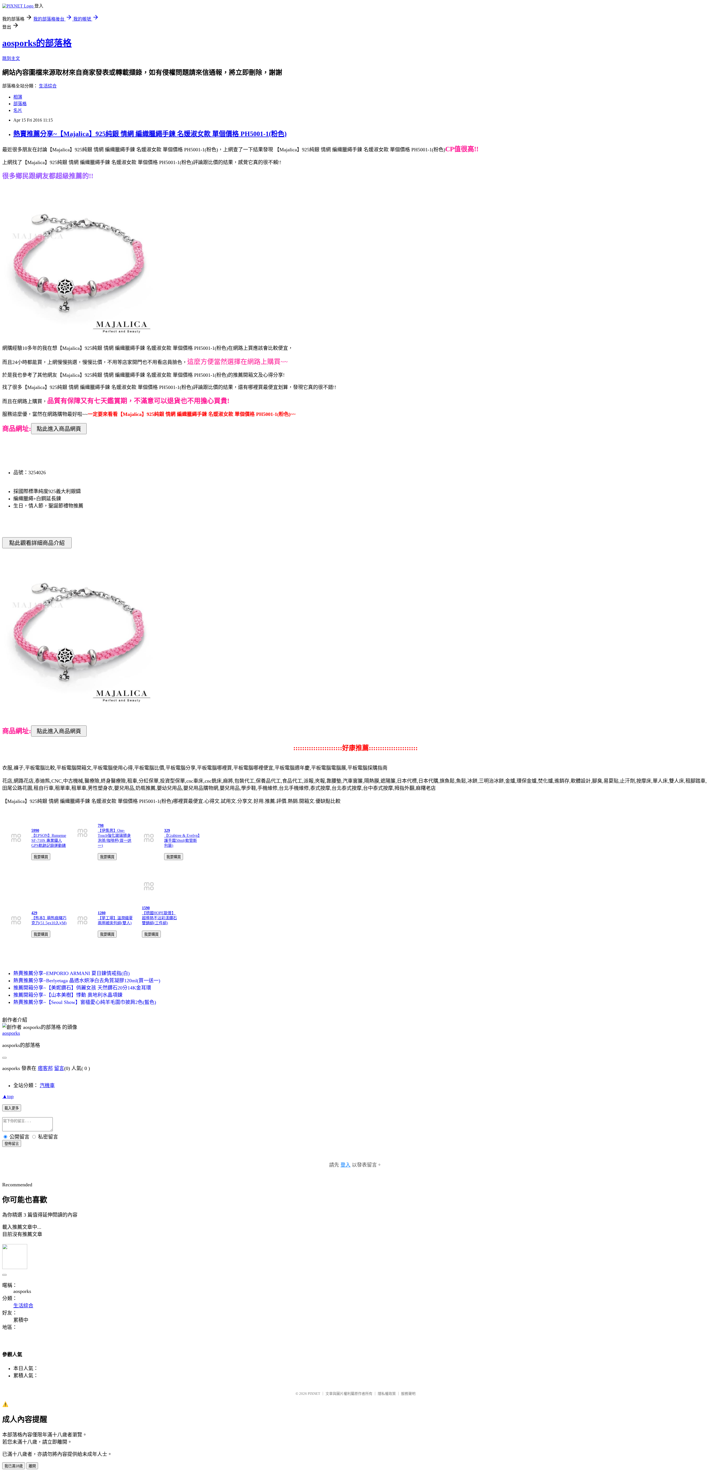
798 (101, 825)
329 (167, 830)
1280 (102, 913)
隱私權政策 (387, 1393)
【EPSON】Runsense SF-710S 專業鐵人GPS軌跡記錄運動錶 (48, 840)
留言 (59, 1068)
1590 (146, 908)
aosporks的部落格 (37, 43)
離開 (32, 1466)
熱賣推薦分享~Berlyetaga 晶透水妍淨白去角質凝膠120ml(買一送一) (86, 980)
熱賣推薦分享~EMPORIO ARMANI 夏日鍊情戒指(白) (71, 973)
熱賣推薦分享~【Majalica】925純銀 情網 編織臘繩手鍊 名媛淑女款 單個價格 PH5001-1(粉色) (150, 133)
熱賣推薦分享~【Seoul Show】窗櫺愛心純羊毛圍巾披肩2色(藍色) (84, 1002)
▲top (8, 1096)
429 (34, 913)
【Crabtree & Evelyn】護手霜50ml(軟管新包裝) (182, 840)
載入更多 (11, 1108)
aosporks (11, 1033)
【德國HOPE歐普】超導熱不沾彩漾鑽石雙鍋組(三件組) (159, 918)
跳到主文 (11, 58)
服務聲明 (408, 1393)
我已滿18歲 (13, 1466)
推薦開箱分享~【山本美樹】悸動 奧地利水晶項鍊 (67, 995)
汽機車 (47, 1085)
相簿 (17, 97)
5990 (35, 830)
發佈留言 (11, 1144)
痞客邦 (45, 1068)
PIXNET (314, 1393)
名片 (17, 110)
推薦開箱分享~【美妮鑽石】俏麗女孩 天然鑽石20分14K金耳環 (82, 988)
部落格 (20, 103)
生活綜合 (48, 86)
